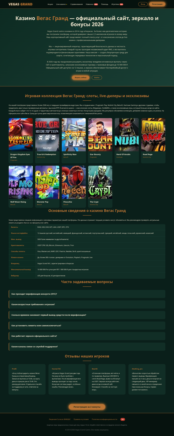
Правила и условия (81, 419)
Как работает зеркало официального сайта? (34, 336)
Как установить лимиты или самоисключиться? (36, 325)
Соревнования (76, 4)
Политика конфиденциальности (104, 419)
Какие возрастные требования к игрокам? (33, 304)
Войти (96, 77)
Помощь (104, 4)
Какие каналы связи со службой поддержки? (34, 346)
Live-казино (61, 4)
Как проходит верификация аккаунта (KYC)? (34, 294)
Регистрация (157, 4)
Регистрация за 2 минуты (87, 407)
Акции (50, 4)
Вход (143, 4)
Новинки (91, 4)
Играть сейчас (80, 77)
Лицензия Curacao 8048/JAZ (59, 419)
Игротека (117, 4)
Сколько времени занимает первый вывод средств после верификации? (48, 315)
